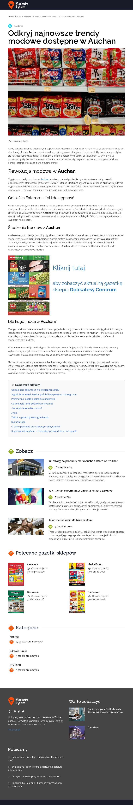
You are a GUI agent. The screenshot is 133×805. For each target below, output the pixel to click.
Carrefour (32, 564)
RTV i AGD (15, 665)
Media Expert (95, 564)
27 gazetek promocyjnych (29, 641)
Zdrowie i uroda (18, 651)
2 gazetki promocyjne (27, 670)
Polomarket (14, 729)
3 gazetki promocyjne (27, 656)
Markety (14, 636)
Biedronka (33, 592)
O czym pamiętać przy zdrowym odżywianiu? (36, 776)
